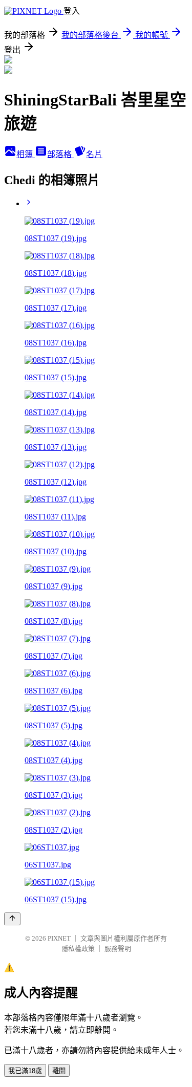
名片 (94, 154)
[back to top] (12, 918)
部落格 (60, 154)
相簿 (25, 154)
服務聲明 (117, 948)
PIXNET (59, 938)
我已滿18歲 (25, 1071)
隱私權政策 (78, 948)
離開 (59, 1071)
